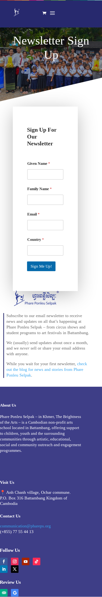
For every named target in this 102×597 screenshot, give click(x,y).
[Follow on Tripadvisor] (4, 593)
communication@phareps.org (25, 526)
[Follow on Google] (15, 593)
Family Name (39, 189)
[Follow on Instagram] (15, 561)
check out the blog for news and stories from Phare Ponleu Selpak (46, 369)
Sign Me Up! (41, 266)
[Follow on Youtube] (25, 561)
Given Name (38, 164)
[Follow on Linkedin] (4, 569)
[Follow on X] (15, 569)
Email (33, 214)
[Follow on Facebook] (4, 561)
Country (35, 240)
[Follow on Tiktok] (36, 561)
